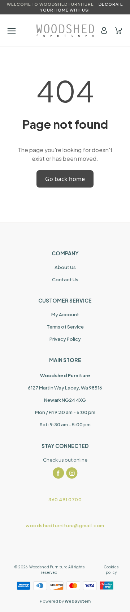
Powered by (65, 601)
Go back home (65, 179)
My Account (65, 314)
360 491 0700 (65, 499)
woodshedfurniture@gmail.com (65, 525)
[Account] (104, 30)
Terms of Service (65, 327)
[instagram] (72, 473)
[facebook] (58, 473)
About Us (65, 267)
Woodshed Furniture (48, 567)
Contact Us (65, 279)
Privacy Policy (65, 339)
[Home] (65, 30)
